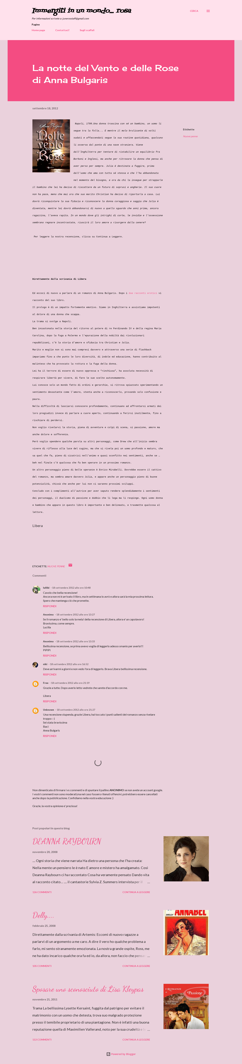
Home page (38, 30)
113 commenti (42, 1039)
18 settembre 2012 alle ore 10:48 (71, 587)
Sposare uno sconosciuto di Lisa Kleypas (88, 989)
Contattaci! (62, 30)
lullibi (46, 587)
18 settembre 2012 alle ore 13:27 (75, 614)
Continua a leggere (136, 892)
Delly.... (43, 915)
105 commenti (42, 965)
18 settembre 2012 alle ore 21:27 (76, 709)
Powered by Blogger (123, 1054)
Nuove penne (190, 136)
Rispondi (49, 606)
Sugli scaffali (87, 30)
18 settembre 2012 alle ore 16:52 (69, 664)
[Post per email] (70, 566)
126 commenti (42, 892)
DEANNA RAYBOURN (66, 841)
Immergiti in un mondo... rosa (81, 11)
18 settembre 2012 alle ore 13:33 (75, 641)
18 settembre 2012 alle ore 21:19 (70, 682)
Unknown (48, 709)
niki (45, 664)
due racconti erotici (143, 293)
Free (45, 682)
